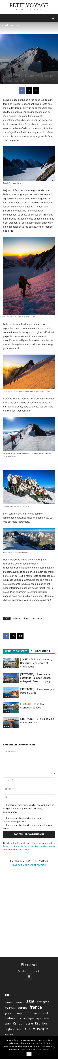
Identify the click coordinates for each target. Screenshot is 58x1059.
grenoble (9, 1013)
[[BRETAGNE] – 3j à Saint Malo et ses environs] (11, 722)
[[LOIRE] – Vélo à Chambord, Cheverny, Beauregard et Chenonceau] (11, 663)
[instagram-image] (14, 883)
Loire (19, 1018)
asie (30, 1001)
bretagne (43, 1001)
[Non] (54, 1047)
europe (22, 1007)
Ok (29, 1054)
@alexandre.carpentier (29, 865)
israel (45, 1013)
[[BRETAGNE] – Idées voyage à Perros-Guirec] (11, 692)
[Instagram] (29, 976)
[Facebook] (22, 90)
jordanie (10, 1018)
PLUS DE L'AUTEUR (41, 651)
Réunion (41, 1023)
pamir (8, 1023)
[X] (29, 90)
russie (29, 1023)
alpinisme (15, 25)
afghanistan (9, 1002)
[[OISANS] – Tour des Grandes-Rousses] (11, 707)
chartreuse (10, 1007)
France (16, 70)
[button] (5, 18)
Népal (38, 1018)
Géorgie (19, 1013)
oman (46, 1018)
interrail (37, 1013)
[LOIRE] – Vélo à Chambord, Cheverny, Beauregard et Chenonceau (36, 663)
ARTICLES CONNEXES (16, 651)
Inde (28, 1012)
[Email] (36, 90)
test (19, 1029)
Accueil (5, 25)
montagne (37, 618)
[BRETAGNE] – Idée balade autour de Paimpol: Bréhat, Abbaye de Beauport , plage (35, 678)
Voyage (40, 1028)
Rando (23, 70)
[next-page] (10, 734)
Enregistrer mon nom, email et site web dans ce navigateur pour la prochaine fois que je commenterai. (28, 808)
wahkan (9, 1034)
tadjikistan (10, 1029)
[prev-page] (5, 734)
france (27, 618)
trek (29, 70)
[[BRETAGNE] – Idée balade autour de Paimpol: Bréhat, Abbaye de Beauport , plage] (11, 678)
